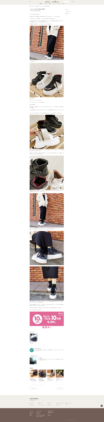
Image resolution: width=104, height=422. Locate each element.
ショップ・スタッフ (68, 11)
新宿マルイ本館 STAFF (37, 10)
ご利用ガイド (38, 412)
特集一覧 (31, 413)
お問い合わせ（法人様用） (39, 416)
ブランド (45, 3)
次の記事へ (59, 388)
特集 (49, 3)
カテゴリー (66, 9)
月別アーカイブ (67, 13)
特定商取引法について (51, 412)
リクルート (49, 413)
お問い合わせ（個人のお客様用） (40, 415)
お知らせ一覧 (31, 412)
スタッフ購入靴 (36, 6)
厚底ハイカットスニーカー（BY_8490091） (36, 100)
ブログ (63, 3)
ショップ (59, 3)
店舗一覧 (31, 415)
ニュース (54, 3)
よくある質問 (38, 413)
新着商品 (41, 3)
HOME (30, 6)
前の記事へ (33, 388)
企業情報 (49, 415)
